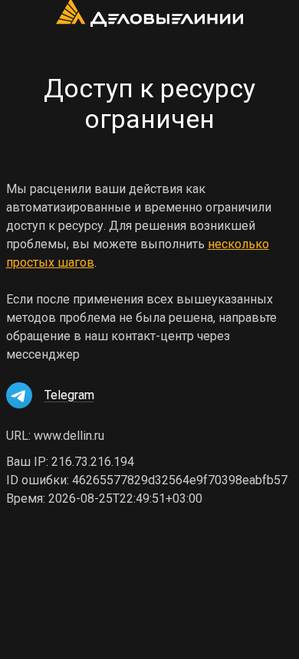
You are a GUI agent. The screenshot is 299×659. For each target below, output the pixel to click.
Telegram (69, 395)
